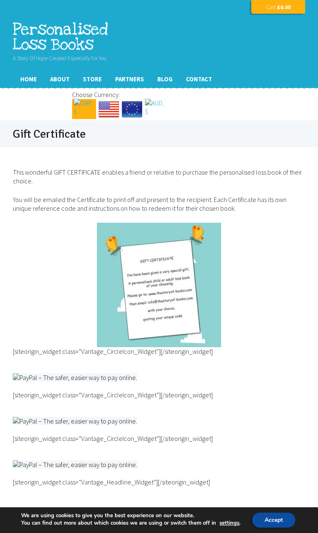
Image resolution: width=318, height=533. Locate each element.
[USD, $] (109, 109)
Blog (165, 79)
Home (28, 79)
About (60, 79)
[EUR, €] (132, 109)
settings (229, 523)
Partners (129, 79)
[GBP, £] (84, 109)
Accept (274, 520)
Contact (199, 79)
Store (92, 79)
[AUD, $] (155, 109)
